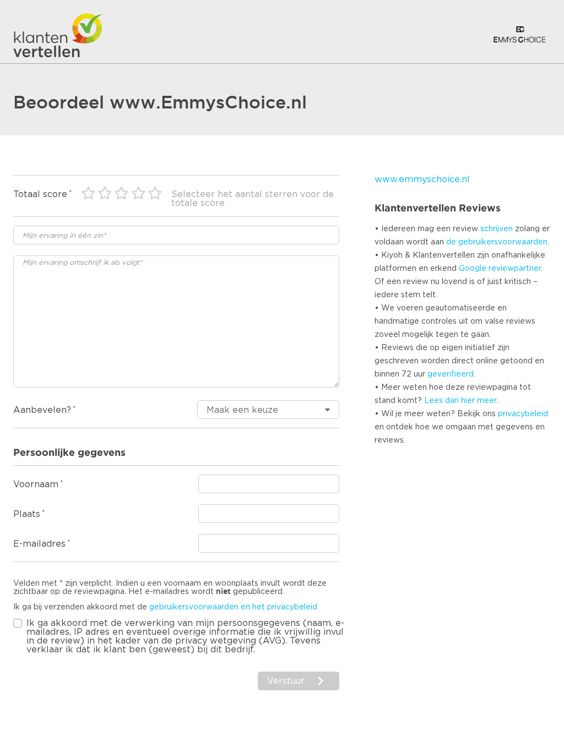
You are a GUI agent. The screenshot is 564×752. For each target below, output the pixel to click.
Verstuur (286, 681)
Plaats (26, 514)
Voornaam (35, 484)
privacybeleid (523, 414)
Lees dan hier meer (460, 401)
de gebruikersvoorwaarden (496, 242)
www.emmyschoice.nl (422, 179)
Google (472, 269)
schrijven (496, 229)
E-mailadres (39, 544)
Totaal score (40, 194)
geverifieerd (450, 374)
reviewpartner (515, 269)
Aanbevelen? (42, 410)
